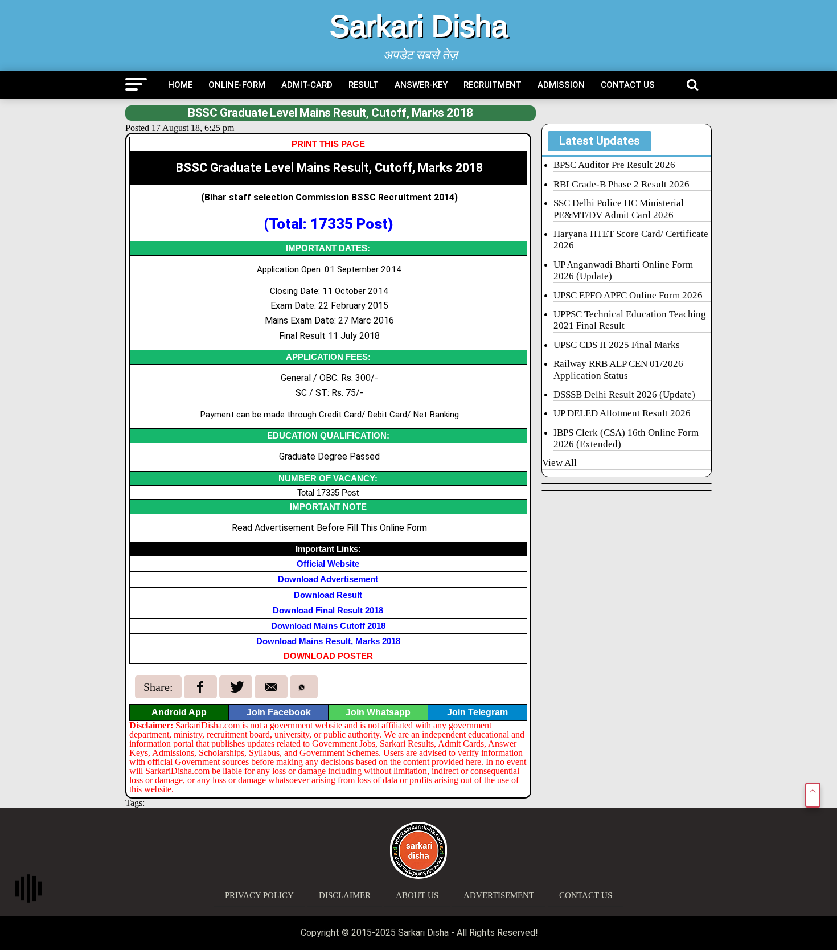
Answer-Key (421, 85)
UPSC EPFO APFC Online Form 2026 (628, 295)
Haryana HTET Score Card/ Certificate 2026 (630, 239)
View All (559, 462)
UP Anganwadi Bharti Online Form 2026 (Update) (623, 270)
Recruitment (492, 85)
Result (363, 85)
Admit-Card (307, 85)
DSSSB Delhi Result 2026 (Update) (624, 394)
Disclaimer (345, 895)
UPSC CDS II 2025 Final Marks (616, 344)
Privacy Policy (259, 895)
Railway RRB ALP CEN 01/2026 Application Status (618, 369)
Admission (561, 85)
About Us (417, 895)
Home (180, 85)
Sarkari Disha (419, 26)
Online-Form (236, 85)
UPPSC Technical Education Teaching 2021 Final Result (629, 320)
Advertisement (498, 895)
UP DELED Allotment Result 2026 (622, 413)
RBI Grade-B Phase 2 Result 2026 (621, 184)
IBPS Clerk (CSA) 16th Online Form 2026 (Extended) (626, 438)
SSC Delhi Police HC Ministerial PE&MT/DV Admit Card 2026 (618, 209)
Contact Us (628, 85)
